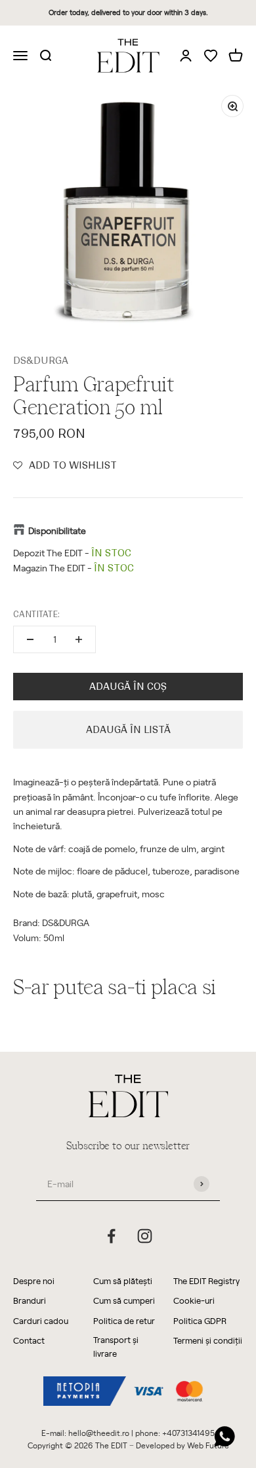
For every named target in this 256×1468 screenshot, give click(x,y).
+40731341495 (188, 1432)
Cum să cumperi (124, 1300)
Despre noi (33, 1280)
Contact (29, 1340)
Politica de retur (124, 1320)
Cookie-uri (194, 1300)
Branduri (29, 1300)
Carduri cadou (40, 1320)
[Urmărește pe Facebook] (111, 1236)
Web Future (208, 1445)
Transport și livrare (116, 1346)
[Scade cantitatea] (30, 639)
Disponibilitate (57, 530)
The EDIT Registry (206, 1280)
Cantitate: (36, 614)
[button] (65, 465)
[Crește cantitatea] (78, 639)
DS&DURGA (40, 361)
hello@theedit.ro (98, 1432)
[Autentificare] (186, 55)
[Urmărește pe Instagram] (145, 1236)
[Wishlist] (210, 56)
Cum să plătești (122, 1280)
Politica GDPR (199, 1320)
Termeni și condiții (207, 1340)
